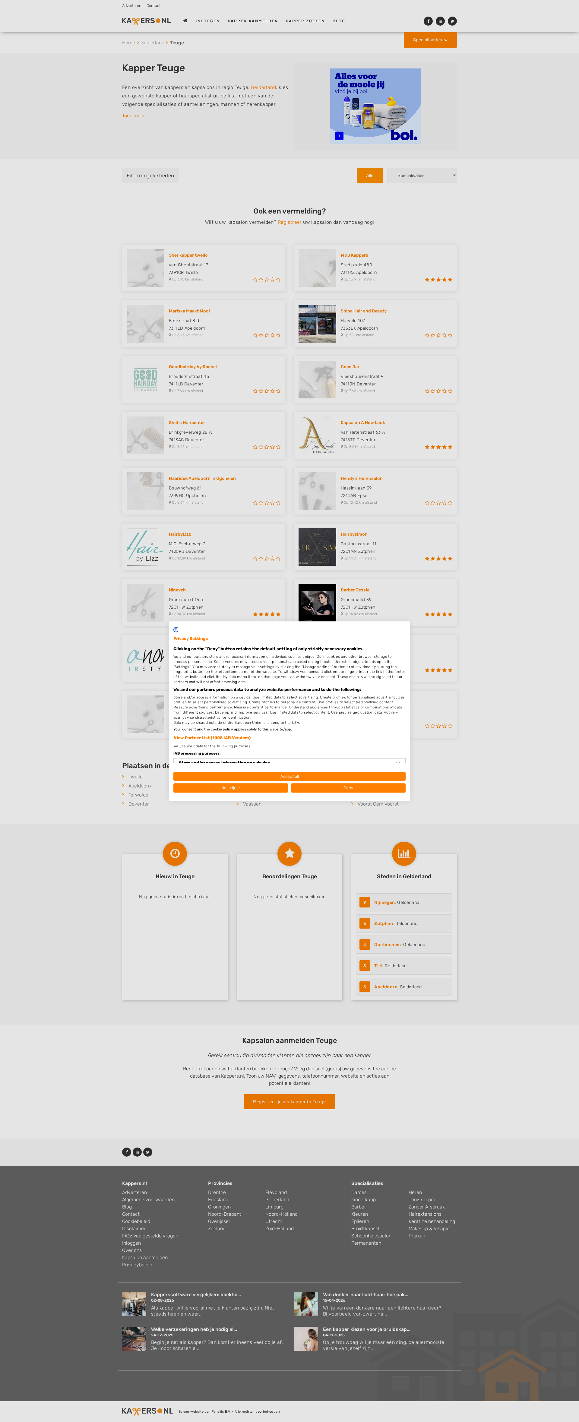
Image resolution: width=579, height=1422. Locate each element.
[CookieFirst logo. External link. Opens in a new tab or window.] (175, 629)
